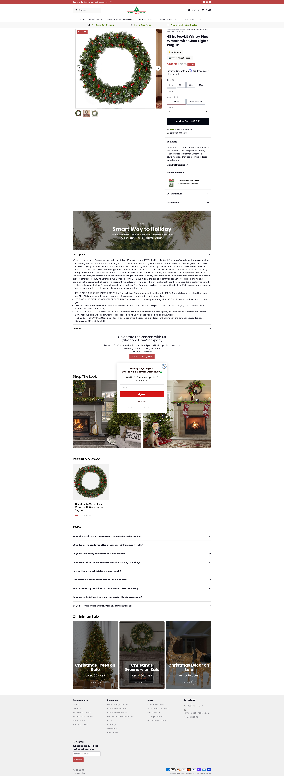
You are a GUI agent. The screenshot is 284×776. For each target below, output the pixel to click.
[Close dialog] (164, 366)
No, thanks (142, 401)
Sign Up (142, 394)
